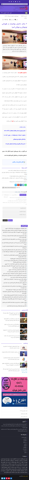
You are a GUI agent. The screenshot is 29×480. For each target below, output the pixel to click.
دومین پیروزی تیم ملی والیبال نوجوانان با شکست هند (14, 131)
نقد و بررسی (25, 310)
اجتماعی (24, 439)
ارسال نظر (10, 220)
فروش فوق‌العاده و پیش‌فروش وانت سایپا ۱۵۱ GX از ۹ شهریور (15, 228)
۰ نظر (17, 19)
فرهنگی (25, 445)
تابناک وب (21, 476)
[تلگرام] (9, 1)
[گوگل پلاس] (18, 185)
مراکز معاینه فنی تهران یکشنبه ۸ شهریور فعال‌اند (18, 258)
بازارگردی (24, 447)
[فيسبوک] (21, 185)
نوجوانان (19, 192)
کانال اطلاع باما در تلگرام (17, 162)
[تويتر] (11, 1)
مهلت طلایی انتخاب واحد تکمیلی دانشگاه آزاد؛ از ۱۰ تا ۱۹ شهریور (15, 264)
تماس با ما (24, 449)
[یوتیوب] (15, 1)
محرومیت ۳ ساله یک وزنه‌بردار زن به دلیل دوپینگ (18, 181)
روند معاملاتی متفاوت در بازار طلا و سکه (19, 268)
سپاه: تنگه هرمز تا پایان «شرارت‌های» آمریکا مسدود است (16, 271)
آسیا (12, 121)
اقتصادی (24, 440)
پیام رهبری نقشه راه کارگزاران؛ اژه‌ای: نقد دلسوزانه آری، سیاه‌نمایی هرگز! (14, 275)
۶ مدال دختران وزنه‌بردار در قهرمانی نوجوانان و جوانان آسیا (14, 26)
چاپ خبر (12, 19)
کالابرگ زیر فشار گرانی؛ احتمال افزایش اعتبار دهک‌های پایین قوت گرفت (14, 297)
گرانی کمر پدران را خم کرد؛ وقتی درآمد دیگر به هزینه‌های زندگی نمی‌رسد (14, 249)
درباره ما (25, 451)
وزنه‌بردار (16, 192)
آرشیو (24, 421)
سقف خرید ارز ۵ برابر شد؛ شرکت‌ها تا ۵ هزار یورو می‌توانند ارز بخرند (15, 295)
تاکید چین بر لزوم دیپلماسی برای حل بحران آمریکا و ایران (16, 306)
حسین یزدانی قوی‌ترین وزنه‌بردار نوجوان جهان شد (15, 144)
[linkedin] (17, 1)
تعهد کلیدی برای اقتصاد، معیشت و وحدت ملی (18, 277)
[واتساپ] (26, 185)
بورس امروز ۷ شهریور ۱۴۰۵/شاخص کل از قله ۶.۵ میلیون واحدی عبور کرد (14, 230)
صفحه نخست (24, 437)
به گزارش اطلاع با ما (22, 73)
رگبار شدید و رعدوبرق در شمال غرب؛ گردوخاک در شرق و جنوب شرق (14, 273)
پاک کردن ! (5, 220)
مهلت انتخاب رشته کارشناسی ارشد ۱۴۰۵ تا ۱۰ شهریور (17, 269)
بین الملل (24, 442)
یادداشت (25, 343)
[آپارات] (13, 1)
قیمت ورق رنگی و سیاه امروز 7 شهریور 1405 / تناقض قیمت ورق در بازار (14, 266)
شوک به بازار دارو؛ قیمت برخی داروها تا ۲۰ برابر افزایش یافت (16, 289)
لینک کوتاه (18, 187)
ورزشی (25, 18)
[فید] (19, 1)
